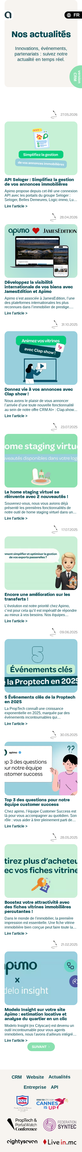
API (54, 1087)
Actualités (59, 1076)
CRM (17, 1077)
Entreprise (35, 1087)
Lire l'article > (16, 206)
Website (35, 1077)
